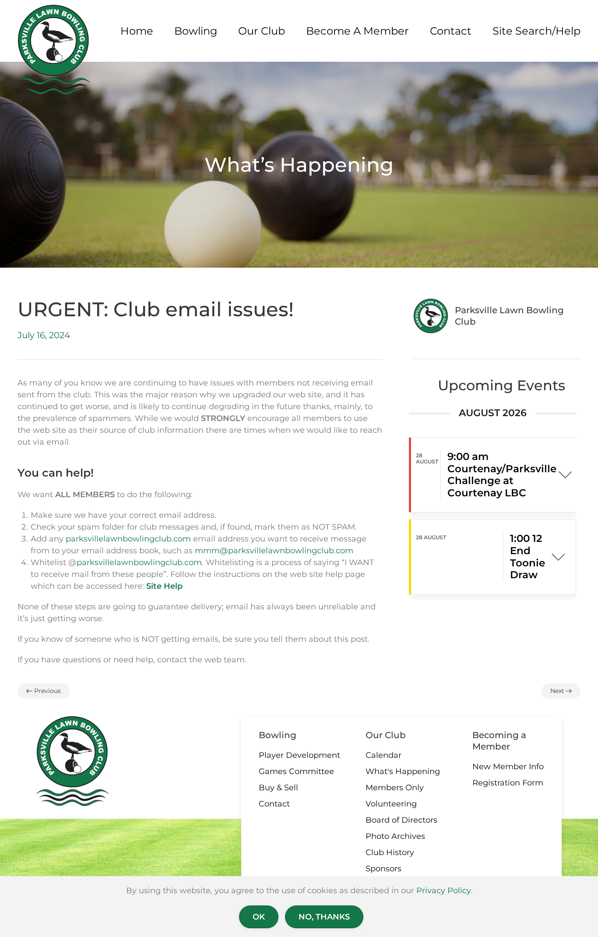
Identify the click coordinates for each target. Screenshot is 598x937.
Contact (274, 804)
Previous (47, 691)
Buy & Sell (278, 787)
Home (136, 31)
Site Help (164, 586)
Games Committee (296, 771)
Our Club (386, 735)
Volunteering (391, 804)
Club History (390, 852)
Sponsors (383, 868)
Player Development (299, 755)
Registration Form (507, 783)
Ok (259, 917)
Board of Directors (401, 820)
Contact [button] (450, 31)
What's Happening (403, 771)
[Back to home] (54, 50)
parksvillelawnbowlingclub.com (128, 539)
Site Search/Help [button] (536, 31)
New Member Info (508, 766)
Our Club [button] (261, 31)
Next (557, 691)
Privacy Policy (443, 890)
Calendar (383, 755)
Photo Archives (395, 836)
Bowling (277, 735)
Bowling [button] (195, 31)
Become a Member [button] (357, 31)
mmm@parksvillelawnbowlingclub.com (274, 550)
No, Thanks (324, 917)
